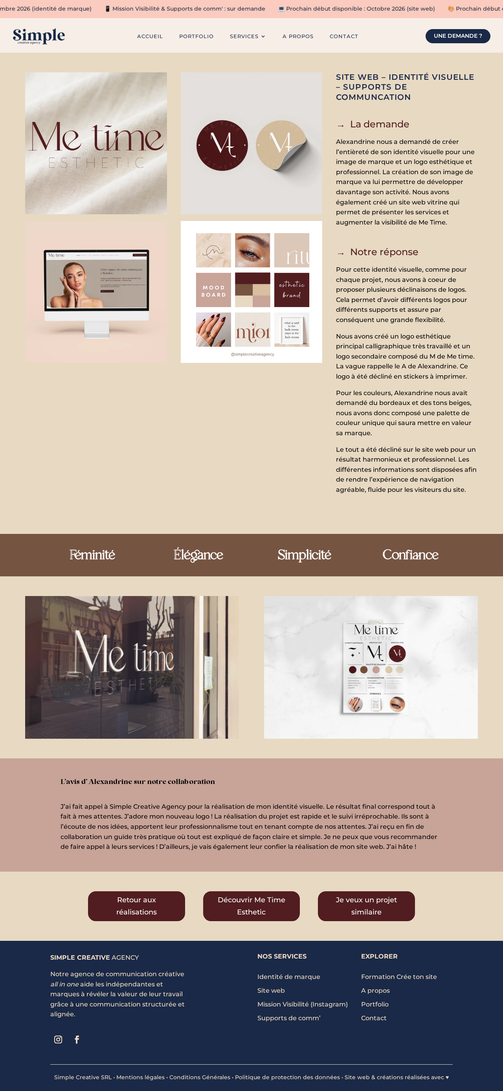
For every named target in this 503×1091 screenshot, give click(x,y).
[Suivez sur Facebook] (77, 1039)
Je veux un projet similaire (366, 906)
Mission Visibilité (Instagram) (302, 1004)
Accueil (150, 36)
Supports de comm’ (289, 1018)
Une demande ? (458, 35)
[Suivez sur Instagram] (58, 1039)
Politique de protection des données (287, 1077)
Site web (271, 990)
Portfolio (196, 36)
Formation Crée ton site (399, 977)
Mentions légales (140, 1077)
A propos (375, 990)
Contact (344, 36)
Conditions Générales (199, 1077)
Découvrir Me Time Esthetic (251, 906)
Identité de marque (288, 977)
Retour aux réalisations (136, 906)
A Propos (298, 36)
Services (244, 36)
